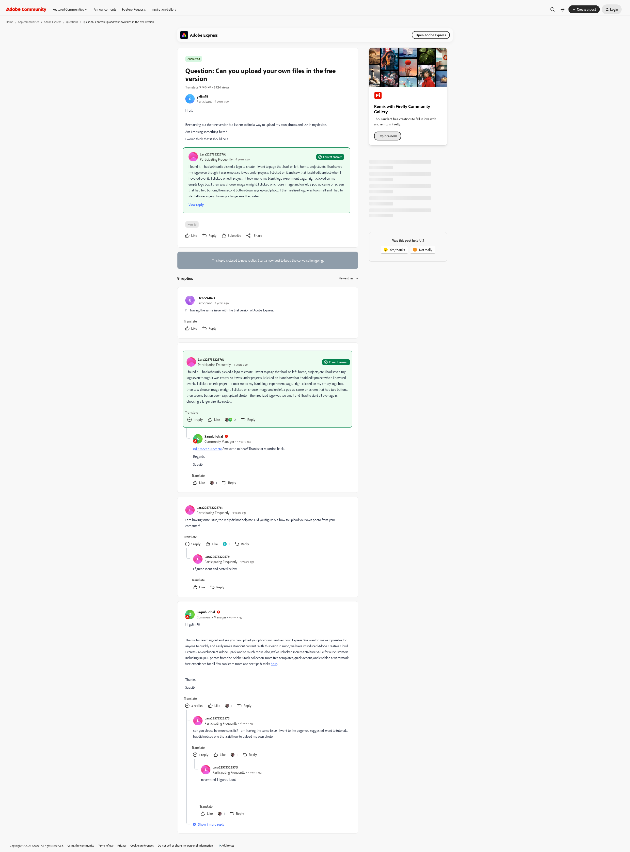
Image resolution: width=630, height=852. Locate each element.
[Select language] (563, 9)
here (274, 664)
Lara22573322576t (213, 154)
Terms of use (105, 845)
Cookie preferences (142, 845)
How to (192, 224)
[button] (584, 9)
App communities (28, 22)
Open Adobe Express (431, 35)
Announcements (105, 9)
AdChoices (227, 845)
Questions (72, 22)
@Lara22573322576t (207, 448)
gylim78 (202, 96)
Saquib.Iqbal (214, 436)
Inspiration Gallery (164, 9)
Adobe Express (52, 22)
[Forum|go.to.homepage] (26, 9)
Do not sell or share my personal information (185, 845)
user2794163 (206, 298)
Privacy (121, 845)
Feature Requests (134, 9)
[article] (267, 313)
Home (9, 22)
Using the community (80, 845)
